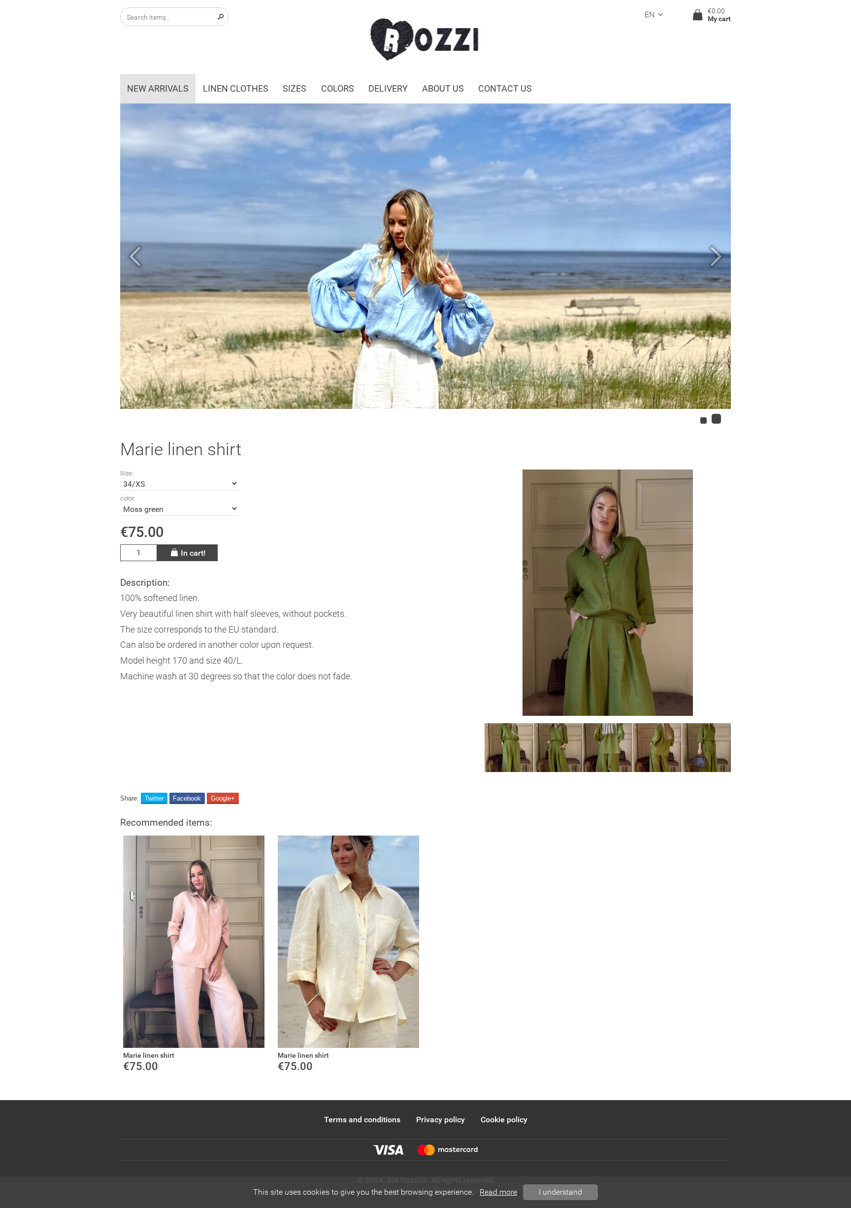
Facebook (187, 798)
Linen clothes (235, 89)
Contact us (505, 89)
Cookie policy (504, 1119)
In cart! (193, 553)
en (650, 14)
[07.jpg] (509, 747)
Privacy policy (440, 1119)
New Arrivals (158, 89)
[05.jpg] (607, 747)
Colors (337, 89)
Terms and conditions (362, 1119)
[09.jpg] (608, 593)
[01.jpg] (558, 747)
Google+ (223, 798)
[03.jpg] (657, 747)
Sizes (294, 89)
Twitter (154, 798)
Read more (498, 1192)
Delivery (388, 89)
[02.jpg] (706, 747)
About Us (443, 89)
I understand (560, 1192)
